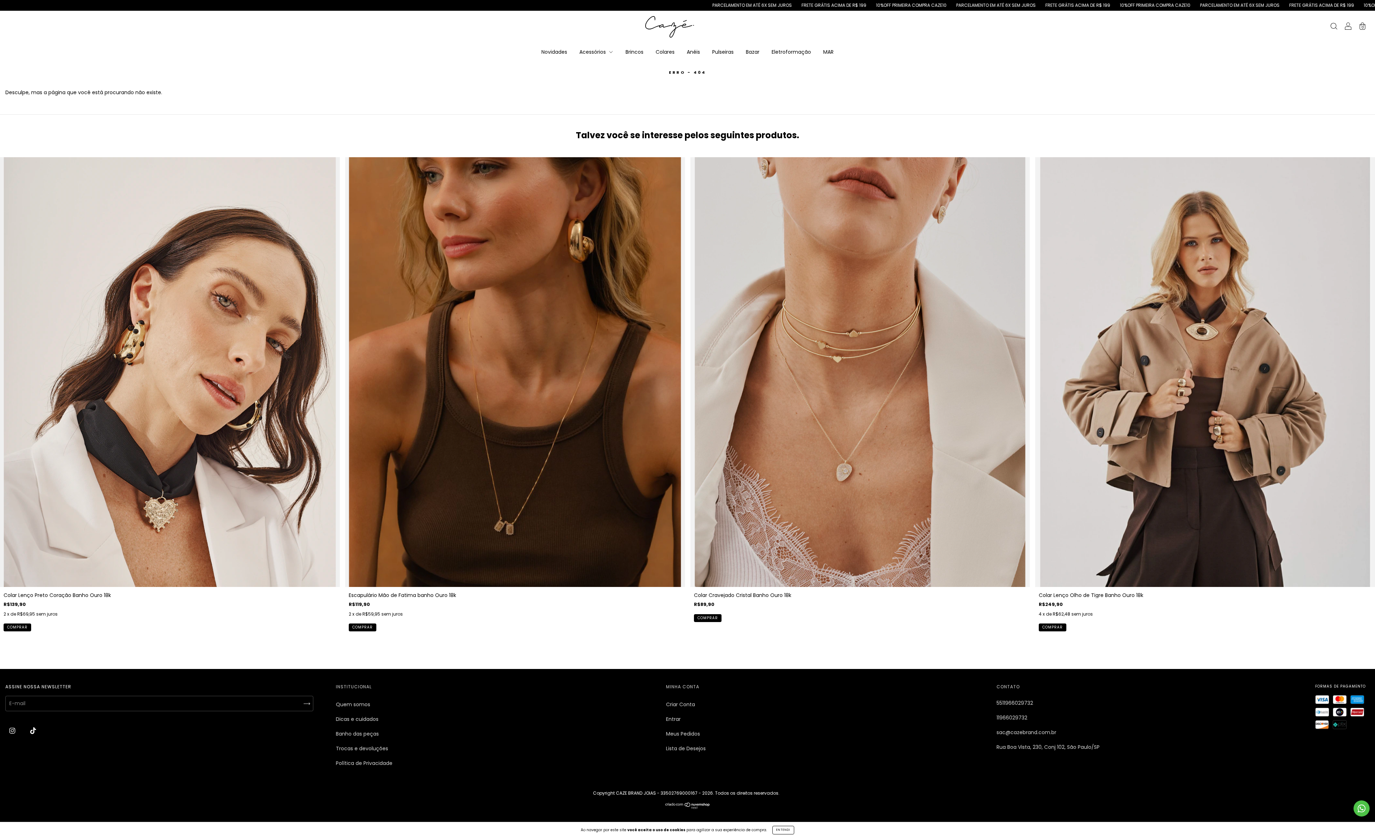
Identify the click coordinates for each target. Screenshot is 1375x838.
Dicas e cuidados (357, 719)
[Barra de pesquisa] (1333, 27)
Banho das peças (357, 733)
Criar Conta (680, 704)
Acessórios (593, 52)
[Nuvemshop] (687, 807)
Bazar (752, 52)
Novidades (554, 52)
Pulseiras (723, 52)
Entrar (673, 719)
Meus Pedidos (683, 733)
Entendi (783, 830)
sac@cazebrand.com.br (1026, 732)
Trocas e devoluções (362, 748)
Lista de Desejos (686, 748)
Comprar (17, 627)
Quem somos (353, 704)
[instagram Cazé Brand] (13, 730)
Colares (665, 52)
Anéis (693, 52)
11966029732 (1012, 717)
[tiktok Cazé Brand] (33, 730)
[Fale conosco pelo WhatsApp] (1362, 808)
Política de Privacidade (364, 763)
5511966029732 (1015, 703)
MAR (828, 52)
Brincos (634, 52)
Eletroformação (791, 52)
